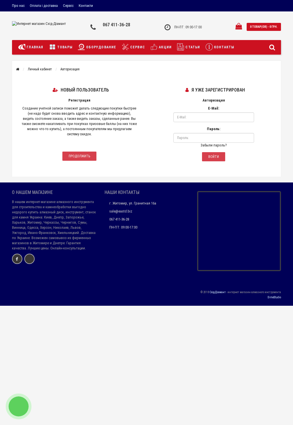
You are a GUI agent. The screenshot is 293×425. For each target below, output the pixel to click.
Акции (165, 47)
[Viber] (29, 259)
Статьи (192, 47)
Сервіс (68, 5)
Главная (34, 47)
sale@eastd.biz (120, 211)
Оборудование (100, 47)
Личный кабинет (40, 69)
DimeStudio (274, 297)
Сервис (137, 47)
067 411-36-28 (116, 24)
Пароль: (213, 129)
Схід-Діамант (217, 292)
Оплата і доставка (44, 5)
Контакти (86, 5)
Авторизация (70, 69)
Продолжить (79, 156)
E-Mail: (213, 108)
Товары (64, 47)
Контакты (223, 47)
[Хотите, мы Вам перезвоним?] (18, 406)
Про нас (18, 5)
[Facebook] (17, 259)
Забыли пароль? (214, 145)
